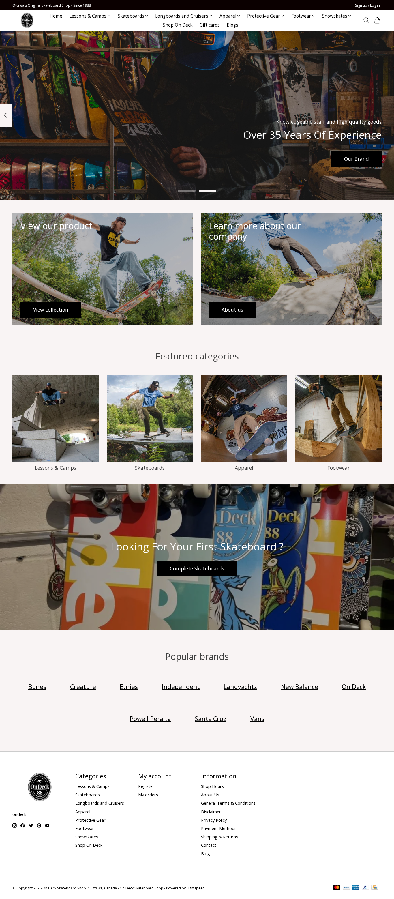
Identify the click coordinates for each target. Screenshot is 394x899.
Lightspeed (196, 888)
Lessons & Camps (55, 467)
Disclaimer (211, 811)
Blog (205, 853)
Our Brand (356, 158)
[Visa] (346, 888)
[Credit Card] (374, 888)
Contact (208, 845)
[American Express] (356, 888)
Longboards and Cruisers (99, 803)
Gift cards (210, 25)
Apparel (244, 467)
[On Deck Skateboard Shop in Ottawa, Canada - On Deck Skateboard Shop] (27, 20)
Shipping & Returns (219, 837)
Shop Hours (212, 786)
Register (146, 786)
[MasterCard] (337, 888)
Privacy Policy (214, 820)
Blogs (232, 25)
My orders (148, 794)
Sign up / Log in (367, 5)
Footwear (338, 467)
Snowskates (86, 837)
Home (56, 16)
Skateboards (150, 467)
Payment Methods (219, 828)
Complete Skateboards (197, 568)
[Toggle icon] (366, 20)
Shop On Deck (178, 25)
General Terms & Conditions (228, 803)
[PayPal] (365, 888)
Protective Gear (90, 820)
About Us (210, 794)
